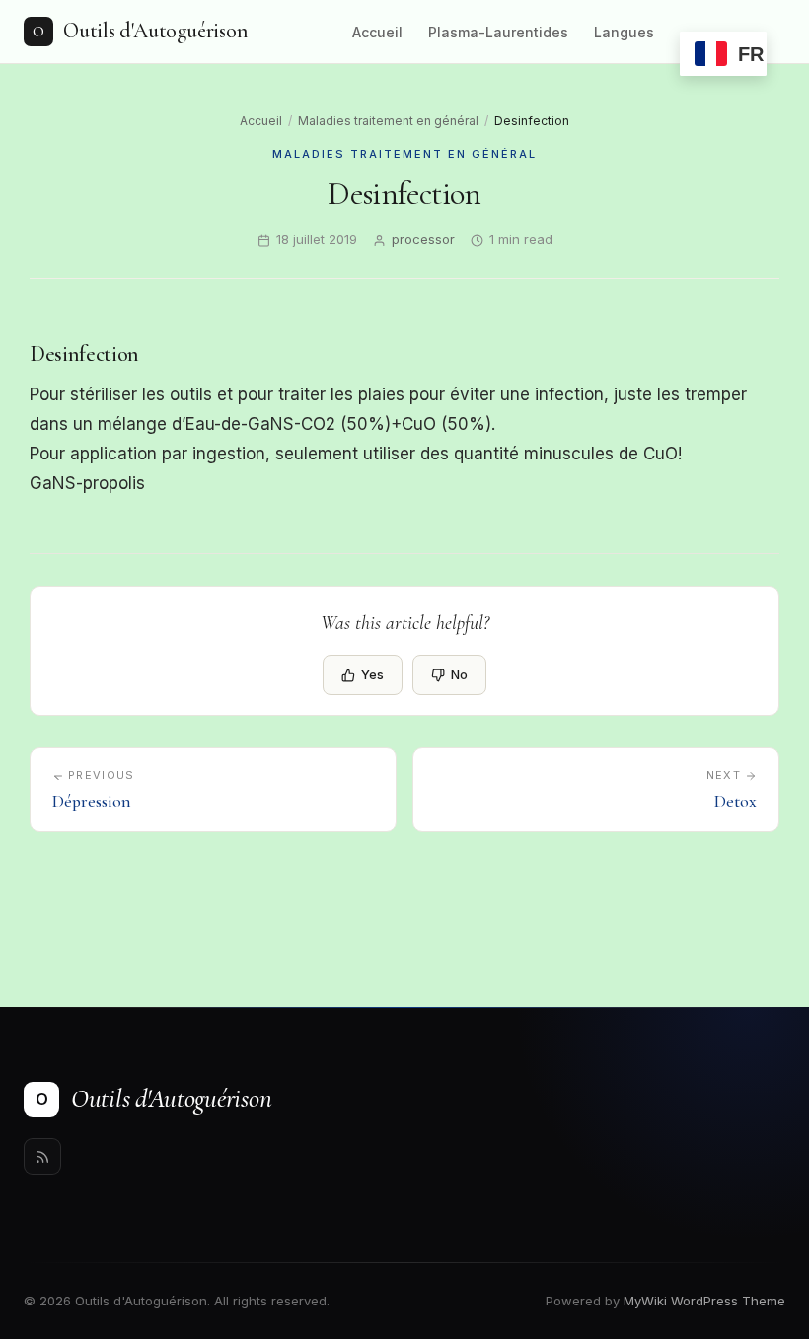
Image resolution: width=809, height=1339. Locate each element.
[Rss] (42, 1156)
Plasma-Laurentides (498, 32)
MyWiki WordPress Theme (704, 1300)
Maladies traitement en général (388, 120)
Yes (372, 674)
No (459, 674)
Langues (624, 32)
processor (423, 239)
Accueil (377, 32)
